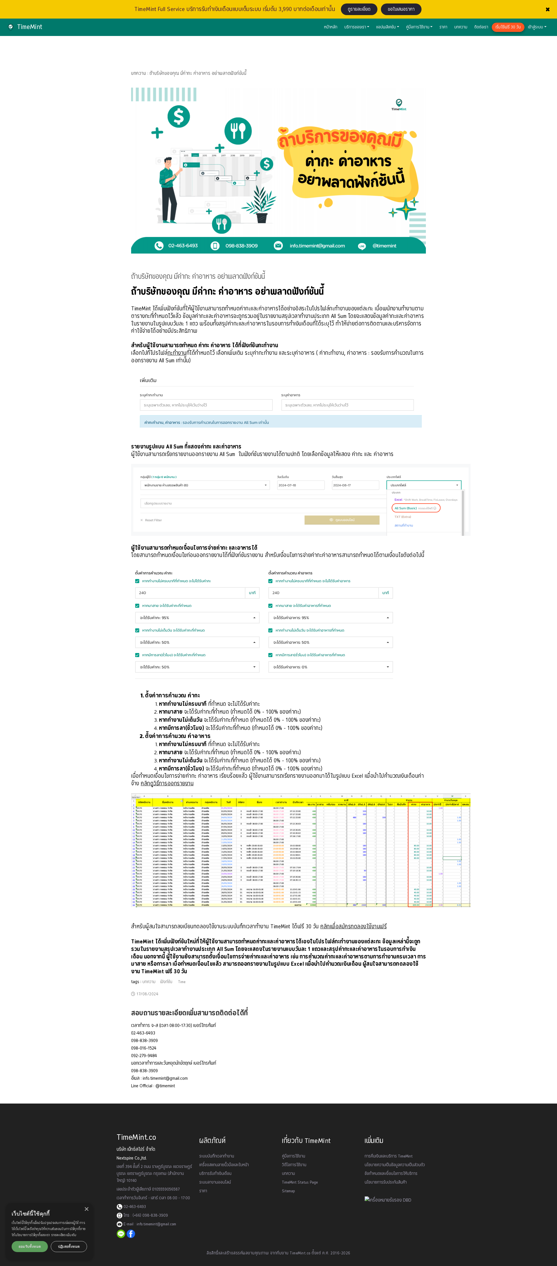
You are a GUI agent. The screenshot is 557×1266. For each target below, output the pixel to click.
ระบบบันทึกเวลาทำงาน (216, 1156)
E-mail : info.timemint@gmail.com (149, 1224)
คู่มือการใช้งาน (417, 27)
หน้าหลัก (330, 27)
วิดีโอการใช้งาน (294, 1165)
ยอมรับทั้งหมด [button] (30, 1246)
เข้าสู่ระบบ (535, 27)
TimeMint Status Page (300, 1182)
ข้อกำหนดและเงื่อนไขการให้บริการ (391, 1174)
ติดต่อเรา (481, 27)
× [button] (86, 1209)
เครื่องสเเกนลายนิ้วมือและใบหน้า (224, 1165)
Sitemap (288, 1191)
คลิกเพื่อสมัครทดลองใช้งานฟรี (353, 926)
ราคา (443, 27)
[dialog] (49, 1231)
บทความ (460, 27)
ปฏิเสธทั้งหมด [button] (69, 1246)
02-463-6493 (134, 1207)
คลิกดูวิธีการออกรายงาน (167, 783)
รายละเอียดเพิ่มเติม (64, 1234)
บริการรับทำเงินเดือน (215, 1174)
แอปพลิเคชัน (386, 27)
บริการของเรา (355, 27)
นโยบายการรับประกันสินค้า (386, 1182)
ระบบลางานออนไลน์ (215, 1182)
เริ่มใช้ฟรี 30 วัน (508, 27)
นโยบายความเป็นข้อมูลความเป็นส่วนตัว (395, 1165)
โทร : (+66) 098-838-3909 (145, 1215)
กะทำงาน (177, 353)
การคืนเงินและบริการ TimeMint (389, 1156)
